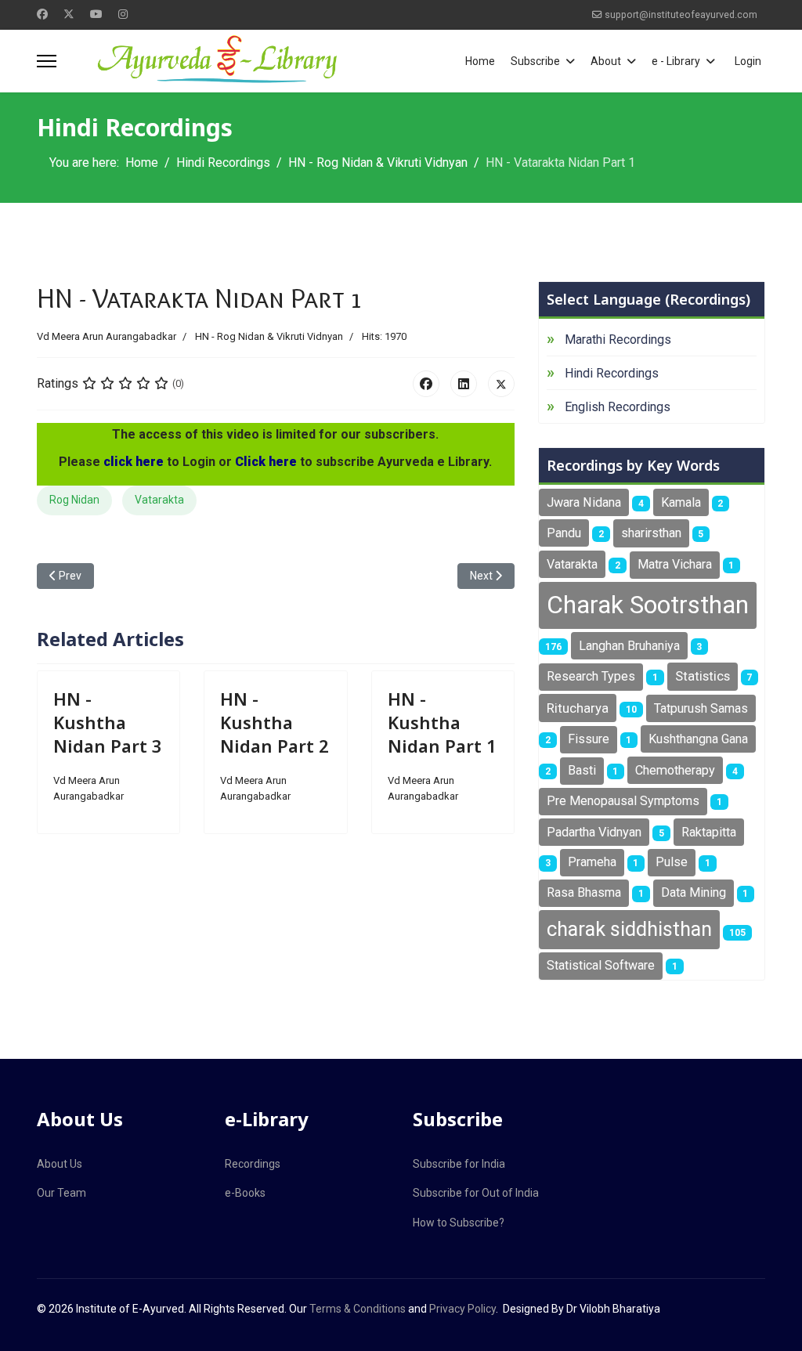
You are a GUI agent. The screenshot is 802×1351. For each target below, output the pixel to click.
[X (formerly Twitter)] (501, 383)
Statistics (702, 676)
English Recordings (617, 406)
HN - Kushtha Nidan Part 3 (107, 722)
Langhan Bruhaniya (629, 645)
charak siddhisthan (629, 929)
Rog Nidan (74, 499)
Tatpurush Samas (701, 708)
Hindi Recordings (612, 373)
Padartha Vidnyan (594, 832)
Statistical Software (601, 965)
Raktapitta (708, 832)
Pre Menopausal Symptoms (623, 800)
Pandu (564, 533)
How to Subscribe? (458, 1222)
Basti (582, 770)
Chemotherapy (675, 770)
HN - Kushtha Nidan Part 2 (274, 722)
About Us (59, 1164)
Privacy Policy (462, 1308)
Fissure (588, 738)
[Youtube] (96, 14)
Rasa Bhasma (584, 892)
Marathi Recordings (618, 339)
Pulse (672, 861)
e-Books (245, 1193)
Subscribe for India (459, 1164)
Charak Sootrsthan (648, 605)
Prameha (592, 861)
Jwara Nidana (584, 502)
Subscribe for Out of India (476, 1193)
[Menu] (46, 61)
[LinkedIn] (463, 383)
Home (480, 61)
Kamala (681, 502)
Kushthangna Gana (698, 738)
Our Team (61, 1193)
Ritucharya (578, 708)
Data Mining (693, 892)
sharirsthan (651, 533)
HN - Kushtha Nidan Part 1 (442, 722)
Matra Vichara (675, 564)
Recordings (252, 1164)
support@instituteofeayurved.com (681, 14)
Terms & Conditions (357, 1308)
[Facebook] (42, 14)
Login (748, 61)
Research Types (591, 676)
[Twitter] (68, 14)
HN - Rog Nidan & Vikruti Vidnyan (269, 336)
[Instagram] (123, 14)
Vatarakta (159, 499)
